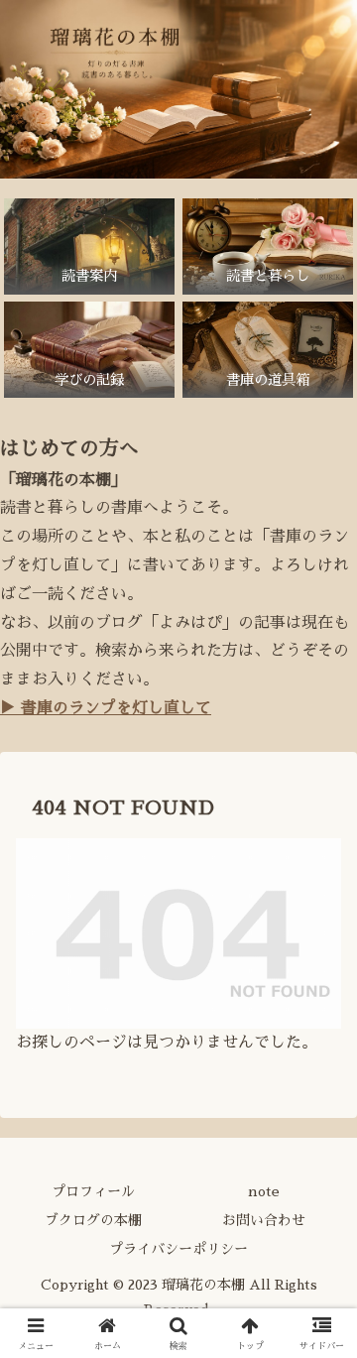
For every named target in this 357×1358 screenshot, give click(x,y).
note (264, 1191)
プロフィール (93, 1191)
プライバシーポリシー (178, 1249)
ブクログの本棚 (93, 1220)
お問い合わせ (263, 1220)
